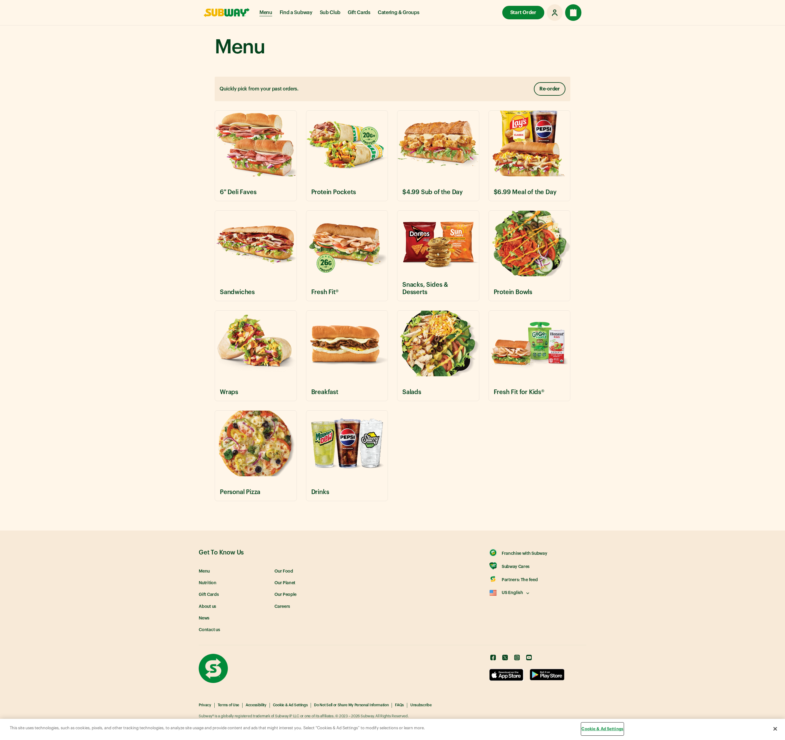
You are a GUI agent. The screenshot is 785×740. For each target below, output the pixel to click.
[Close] (775, 728)
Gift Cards (359, 12)
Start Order (523, 12)
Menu (265, 12)
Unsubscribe (420, 705)
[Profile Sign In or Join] (555, 12)
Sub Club (330, 12)
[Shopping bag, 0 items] (573, 12)
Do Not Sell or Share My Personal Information (351, 705)
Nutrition (207, 583)
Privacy (205, 705)
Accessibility (256, 705)
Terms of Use (228, 705)
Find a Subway (296, 12)
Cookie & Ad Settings (290, 705)
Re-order (549, 88)
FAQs (399, 705)
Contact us (209, 630)
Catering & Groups (398, 12)
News (204, 618)
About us (207, 606)
